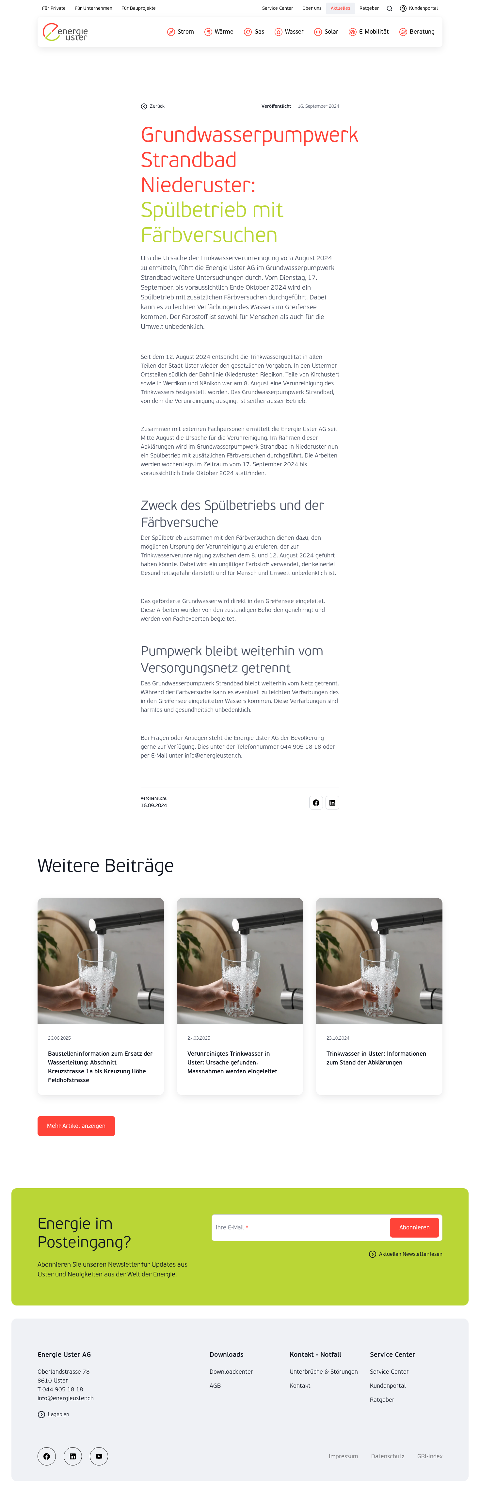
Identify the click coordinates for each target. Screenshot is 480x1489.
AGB (215, 1386)
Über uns (312, 8)
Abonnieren (414, 1227)
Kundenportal (388, 1386)
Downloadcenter (231, 1372)
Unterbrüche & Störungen (324, 1372)
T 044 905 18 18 (60, 1389)
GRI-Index (429, 1456)
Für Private (54, 8)
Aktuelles (340, 8)
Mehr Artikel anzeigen (76, 1125)
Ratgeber (369, 8)
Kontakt (300, 1386)
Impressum (343, 1456)
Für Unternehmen (93, 8)
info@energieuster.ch (66, 1398)
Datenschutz (387, 1456)
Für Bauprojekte (138, 8)
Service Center (277, 8)
